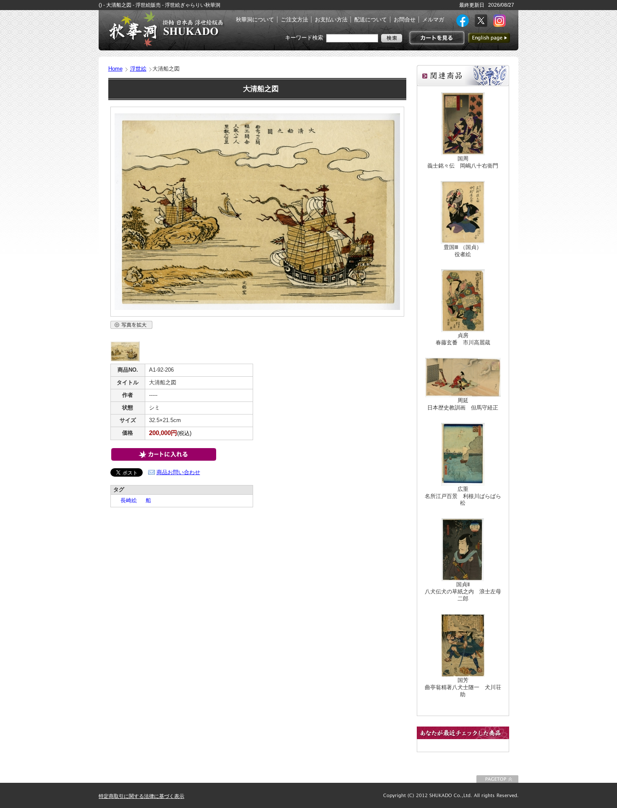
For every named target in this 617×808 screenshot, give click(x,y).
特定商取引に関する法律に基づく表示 (141, 796)
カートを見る (436, 38)
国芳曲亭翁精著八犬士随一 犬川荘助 (463, 687)
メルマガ (433, 19)
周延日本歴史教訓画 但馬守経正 (462, 404)
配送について (370, 19)
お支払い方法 (331, 19)
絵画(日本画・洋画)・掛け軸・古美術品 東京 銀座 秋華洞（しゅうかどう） (166, 28)
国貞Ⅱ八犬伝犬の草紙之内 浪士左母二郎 (463, 591)
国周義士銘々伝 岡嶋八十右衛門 (462, 162)
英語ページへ (489, 38)
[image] (125, 360)
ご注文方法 (294, 19)
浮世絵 (138, 69)
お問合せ (405, 19)
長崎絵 (126, 500)
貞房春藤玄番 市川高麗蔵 (463, 339)
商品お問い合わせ (178, 472)
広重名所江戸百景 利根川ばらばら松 (463, 496)
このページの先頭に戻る (497, 779)
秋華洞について (255, 19)
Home (115, 69)
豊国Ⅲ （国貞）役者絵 (463, 250)
